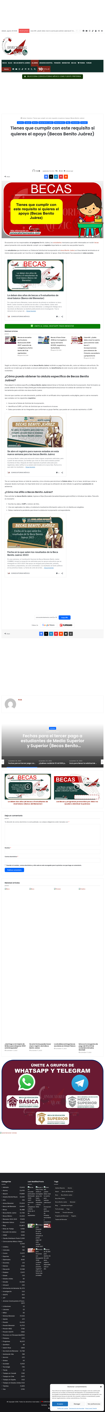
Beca (56, 1195)
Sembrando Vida (8, 1354)
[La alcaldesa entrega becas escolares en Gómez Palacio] (65, 965)
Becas (73, 63)
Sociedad (6, 1364)
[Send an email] (39, 171)
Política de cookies (62, 1408)
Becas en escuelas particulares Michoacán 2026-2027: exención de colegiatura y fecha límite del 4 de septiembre (25, 345)
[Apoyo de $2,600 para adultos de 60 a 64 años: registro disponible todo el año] (47, 1259)
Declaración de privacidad (76, 1408)
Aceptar (60, 1404)
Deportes (6, 1256)
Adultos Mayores (60, 1188)
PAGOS (6, 69)
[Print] (71, 634)
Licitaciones (7, 1306)
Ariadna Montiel (46, 63)
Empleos (5, 1272)
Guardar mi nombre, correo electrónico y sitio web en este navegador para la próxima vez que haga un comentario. (44, 865)
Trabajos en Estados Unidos (12, 1383)
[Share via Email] (66, 634)
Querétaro (6, 1344)
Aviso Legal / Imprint (91, 1408)
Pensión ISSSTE (8, 1332)
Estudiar (84, 122)
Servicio (5, 1357)
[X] (51, 177)
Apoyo (57, 1191)
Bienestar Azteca (8, 1222)
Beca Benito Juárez (66, 1195)
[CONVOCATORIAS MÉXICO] (15, 46)
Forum (88, 63)
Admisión (6, 1187)
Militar (5, 1313)
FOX (37, 171)
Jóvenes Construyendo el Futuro (13, 1301)
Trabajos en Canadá (9, 1373)
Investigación (7, 1291)
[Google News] (48, 625)
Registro (73, 1216)
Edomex (5, 1266)
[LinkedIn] (56, 177)
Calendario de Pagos (66, 1205)
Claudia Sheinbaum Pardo (11, 1238)
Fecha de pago (59, 1209)
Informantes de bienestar (11, 1288)
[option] (52, 742)
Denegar (77, 1404)
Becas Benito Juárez (22, 63)
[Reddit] (66, 177)
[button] (101, 1387)
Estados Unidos (8, 1279)
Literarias (6, 1309)
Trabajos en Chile (8, 1376)
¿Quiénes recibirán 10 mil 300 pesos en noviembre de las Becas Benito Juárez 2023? (52, 741)
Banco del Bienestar (9, 1206)
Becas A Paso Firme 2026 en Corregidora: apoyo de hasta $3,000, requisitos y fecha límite (59, 342)
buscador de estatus (9, 1232)
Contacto (44, 1405)
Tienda (82, 63)
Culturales (6, 1250)
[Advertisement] (52, 14)
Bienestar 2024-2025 (10, 1219)
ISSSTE (5, 1294)
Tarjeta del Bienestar (61, 1219)
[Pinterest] (61, 177)
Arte (4, 1200)
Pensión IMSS (7, 1328)
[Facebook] (46, 177)
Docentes (6, 1263)
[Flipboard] (66, 625)
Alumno (35, 63)
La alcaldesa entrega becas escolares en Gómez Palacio (64, 1045)
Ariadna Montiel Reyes (10, 1197)
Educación (75, 122)
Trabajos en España (9, 1379)
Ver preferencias (94, 1404)
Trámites (6, 1386)
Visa (4, 1389)
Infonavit (6, 1285)
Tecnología (6, 1367)
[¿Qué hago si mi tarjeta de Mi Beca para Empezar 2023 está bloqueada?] (15, 965)
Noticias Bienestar (9, 1316)
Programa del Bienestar (61, 1216)
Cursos (5, 1253)
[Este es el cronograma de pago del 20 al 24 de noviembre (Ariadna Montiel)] (89, 965)
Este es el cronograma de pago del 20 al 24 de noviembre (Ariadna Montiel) (88, 1047)
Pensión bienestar (68, 1212)
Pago (68, 1209)
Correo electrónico (11, 856)
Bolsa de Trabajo (8, 1229)
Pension (57, 1212)
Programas (6, 1341)
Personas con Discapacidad (12, 1335)
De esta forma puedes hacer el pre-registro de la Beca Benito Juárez (40, 1046)
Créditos (5, 1247)
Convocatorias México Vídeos (12, 1241)
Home (24, 118)
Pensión (57, 63)
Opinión (5, 1319)
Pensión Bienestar (9, 1325)
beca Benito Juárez (68, 250)
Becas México (59, 122)
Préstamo (6, 1338)
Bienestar (66, 63)
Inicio (4, 63)
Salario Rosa (7, 1348)
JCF (4, 1298)
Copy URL (64, 617)
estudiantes (57, 243)
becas (96, 243)
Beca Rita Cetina (60, 1198)
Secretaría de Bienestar (10, 1351)
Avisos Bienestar (8, 1203)
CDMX (5, 1235)
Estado (5, 1275)
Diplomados (6, 1259)
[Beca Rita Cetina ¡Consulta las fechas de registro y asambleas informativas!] (47, 1226)
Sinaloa (5, 1360)
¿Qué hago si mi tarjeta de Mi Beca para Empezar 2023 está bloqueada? (15, 1046)
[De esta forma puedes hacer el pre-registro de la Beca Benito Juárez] (40, 965)
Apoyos (28, 122)
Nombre (8, 848)
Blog (10, 63)
